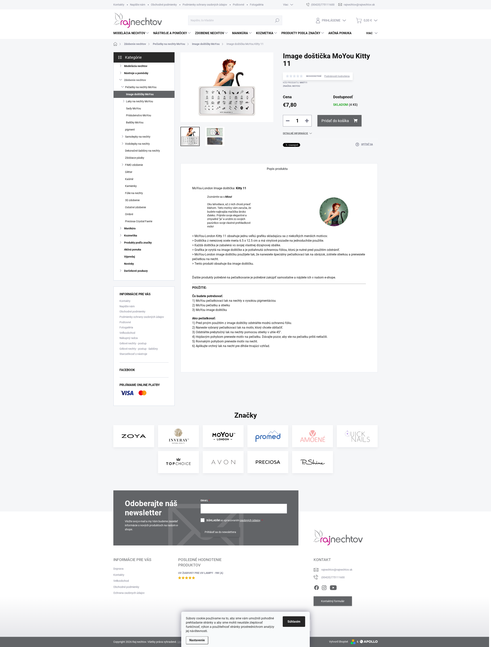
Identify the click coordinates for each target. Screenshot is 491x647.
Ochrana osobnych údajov (129, 592)
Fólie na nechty (134, 193)
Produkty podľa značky (138, 242)
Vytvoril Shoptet (338, 641)
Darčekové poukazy (136, 270)
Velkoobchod (121, 580)
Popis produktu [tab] (277, 169)
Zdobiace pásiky (134, 157)
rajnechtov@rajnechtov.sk (336, 569)
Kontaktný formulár (332, 601)
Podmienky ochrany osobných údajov (205, 4)
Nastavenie (197, 640)
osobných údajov (250, 520)
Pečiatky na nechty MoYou (141, 87)
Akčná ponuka (132, 249)
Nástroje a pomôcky (136, 73)
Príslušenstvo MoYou (138, 115)
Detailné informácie (295, 133)
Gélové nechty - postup (133, 343)
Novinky (129, 263)
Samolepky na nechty (137, 136)
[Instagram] (324, 587)
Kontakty (118, 4)
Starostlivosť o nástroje (133, 353)
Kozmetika (130, 235)
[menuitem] (131, 33)
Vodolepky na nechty (137, 143)
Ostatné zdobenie (135, 207)
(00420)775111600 (333, 577)
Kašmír (129, 179)
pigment (130, 129)
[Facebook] (316, 587)
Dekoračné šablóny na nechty (142, 150)
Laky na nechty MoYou (139, 101)
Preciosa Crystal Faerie (138, 221)
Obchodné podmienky (164, 4)
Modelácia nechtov (135, 66)
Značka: (291, 86)
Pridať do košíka (335, 120)
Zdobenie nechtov (135, 80)
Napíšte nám (137, 4)
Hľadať (277, 20)
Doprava (118, 568)
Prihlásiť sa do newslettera (220, 532)
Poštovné (238, 4)
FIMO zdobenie (134, 164)
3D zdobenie (132, 200)
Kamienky (131, 186)
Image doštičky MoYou (140, 94)
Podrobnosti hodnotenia (337, 76)
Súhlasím (294, 621)
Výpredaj (129, 256)
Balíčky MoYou (134, 122)
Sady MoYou (133, 108)
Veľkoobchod (127, 332)
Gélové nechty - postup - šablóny (138, 348)
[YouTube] (333, 587)
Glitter (128, 172)
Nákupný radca (128, 338)
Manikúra (130, 228)
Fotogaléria (257, 4)
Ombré (129, 214)
